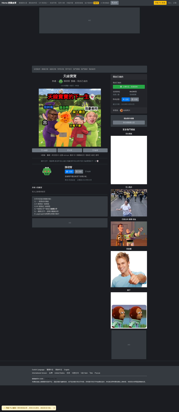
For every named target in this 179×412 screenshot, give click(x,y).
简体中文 (58, 370)
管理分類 (60, 69)
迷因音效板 (79, 3)
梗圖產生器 (23, 3)
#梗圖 (43, 155)
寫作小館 (61, 3)
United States (59, 373)
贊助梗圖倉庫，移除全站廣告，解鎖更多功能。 (27, 408)
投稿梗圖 (133, 94)
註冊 (175, 3)
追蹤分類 (53, 69)
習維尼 (88, 155)
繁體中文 (50, 370)
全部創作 (37, 69)
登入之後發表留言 (38, 192)
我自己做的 (82, 81)
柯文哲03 (55, 155)
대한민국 (75, 373)
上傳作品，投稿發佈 (130, 87)
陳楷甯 (67, 81)
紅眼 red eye (64, 155)
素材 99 (73, 155)
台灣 (50, 373)
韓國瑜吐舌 (80, 155)
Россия (97, 373)
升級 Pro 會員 (160, 3)
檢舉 (96, 150)
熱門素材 (84, 69)
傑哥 (97, 155)
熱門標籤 (76, 69)
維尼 (93, 155)
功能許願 (70, 3)
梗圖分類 (45, 69)
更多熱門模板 (129, 129)
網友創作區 (33, 3)
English (66, 370)
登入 (170, 3)
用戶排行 (68, 69)
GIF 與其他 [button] (43, 3)
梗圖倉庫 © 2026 (37, 379)
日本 (68, 373)
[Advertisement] (89, 49)
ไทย (91, 373)
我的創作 (92, 69)
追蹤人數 (116, 94)
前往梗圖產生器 (129, 122)
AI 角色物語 (105, 3)
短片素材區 (91, 3)
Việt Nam (84, 373)
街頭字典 (53, 3)
